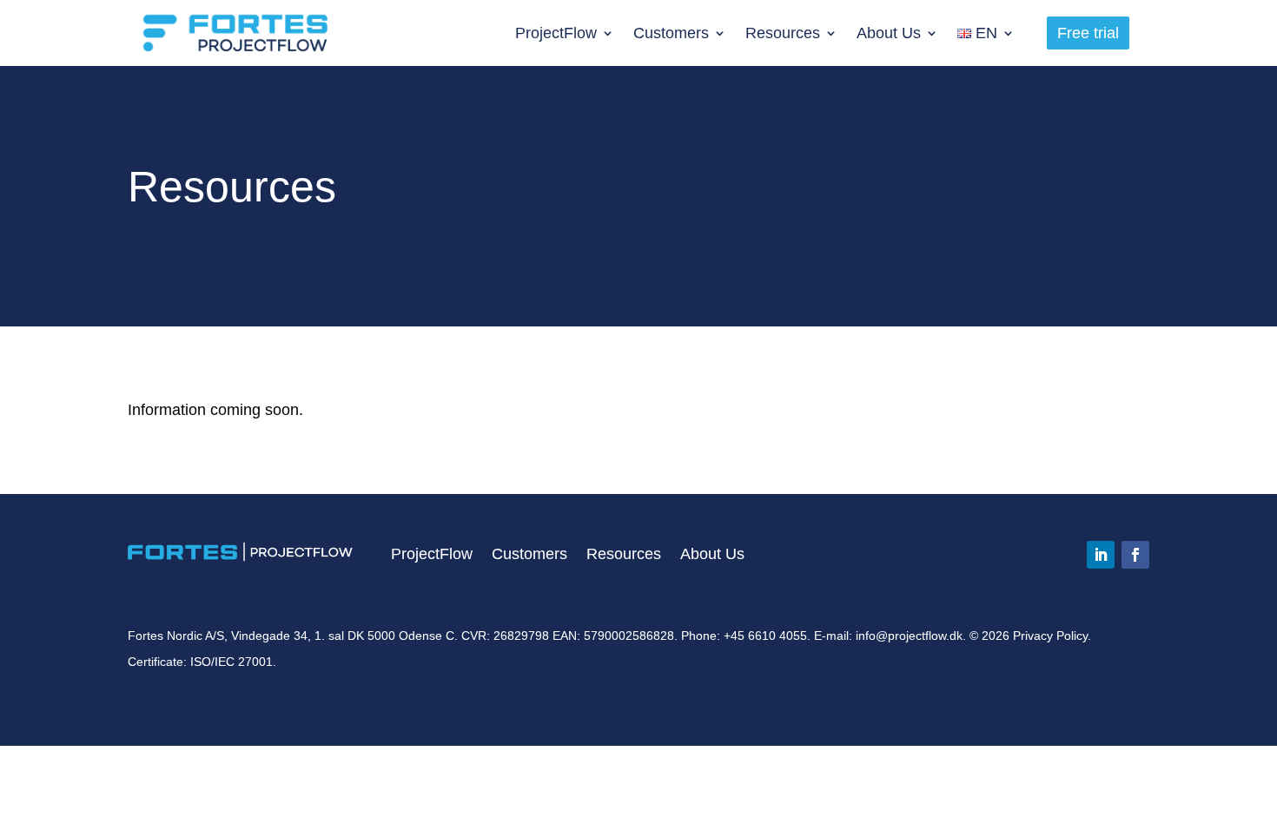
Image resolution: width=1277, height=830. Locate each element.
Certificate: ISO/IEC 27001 (200, 662)
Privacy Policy (1050, 635)
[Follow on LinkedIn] (1101, 555)
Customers (671, 33)
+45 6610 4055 (765, 635)
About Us (889, 33)
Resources (782, 33)
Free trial (1088, 33)
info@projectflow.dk (909, 635)
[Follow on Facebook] (1135, 555)
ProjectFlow (556, 33)
